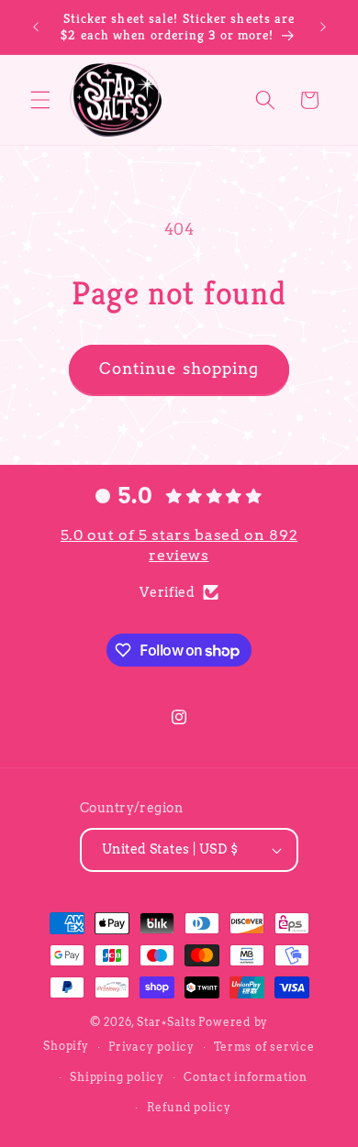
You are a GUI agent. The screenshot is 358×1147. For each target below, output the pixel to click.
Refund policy (189, 1107)
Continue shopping (179, 368)
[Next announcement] (323, 26)
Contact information (246, 1077)
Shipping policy (117, 1077)
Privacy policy (151, 1046)
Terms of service (264, 1046)
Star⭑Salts (166, 1022)
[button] (40, 100)
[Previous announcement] (36, 26)
